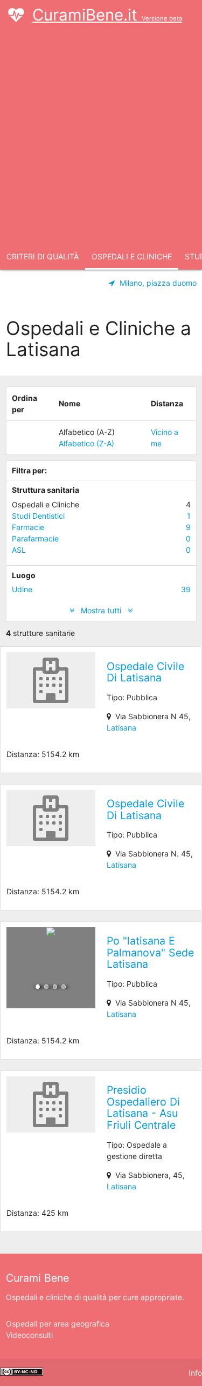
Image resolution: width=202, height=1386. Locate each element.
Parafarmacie (101, 538)
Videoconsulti (29, 1335)
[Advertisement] (101, 137)
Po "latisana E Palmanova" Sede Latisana (150, 952)
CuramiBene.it (107, 14)
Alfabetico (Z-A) (86, 443)
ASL (101, 549)
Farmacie (101, 527)
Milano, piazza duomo (158, 282)
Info (195, 1372)
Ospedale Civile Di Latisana (145, 672)
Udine (101, 589)
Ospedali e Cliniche (132, 256)
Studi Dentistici (101, 515)
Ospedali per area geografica (57, 1323)
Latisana (121, 727)
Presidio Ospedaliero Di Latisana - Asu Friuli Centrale (143, 1107)
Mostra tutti (101, 610)
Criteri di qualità (42, 256)
